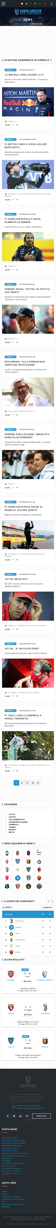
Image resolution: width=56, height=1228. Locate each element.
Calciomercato (17, 819)
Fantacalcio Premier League (13, 1140)
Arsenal (11, 980)
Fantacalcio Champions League (15, 1153)
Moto (11, 832)
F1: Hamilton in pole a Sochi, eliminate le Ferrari (23, 220)
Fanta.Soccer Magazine (11, 1197)
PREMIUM (6, 1207)
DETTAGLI (27, 981)
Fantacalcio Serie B (10, 1150)
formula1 (12, 266)
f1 (8, 194)
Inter (17, 933)
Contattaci (41, 1116)
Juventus (19, 921)
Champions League (18, 822)
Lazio (17, 946)
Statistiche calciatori (11, 1171)
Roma (17, 952)
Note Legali (39, 1217)
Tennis (12, 827)
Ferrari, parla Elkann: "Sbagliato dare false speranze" (27, 435)
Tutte (12, 814)
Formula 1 (14, 824)
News (23, 24)
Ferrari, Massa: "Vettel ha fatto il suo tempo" (27, 290)
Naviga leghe (7, 1158)
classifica (47, 907)
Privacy (48, 1217)
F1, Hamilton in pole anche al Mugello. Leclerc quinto (24, 508)
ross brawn (13, 411)
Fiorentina (20, 939)
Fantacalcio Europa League (13, 1156)
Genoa (45, 1046)
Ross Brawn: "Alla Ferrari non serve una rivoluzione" (25, 363)
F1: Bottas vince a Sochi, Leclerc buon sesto (26, 145)
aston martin (40, 625)
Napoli (18, 927)
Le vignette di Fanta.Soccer (13, 1199)
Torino (11, 1013)
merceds (30, 194)
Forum (4, 1194)
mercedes (32, 554)
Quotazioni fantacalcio (12, 1168)
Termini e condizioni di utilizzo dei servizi (28, 1219)
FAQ (3, 1202)
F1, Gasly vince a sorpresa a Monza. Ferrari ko (23, 717)
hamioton (38, 194)
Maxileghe (6, 1161)
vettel (30, 625)
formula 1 (12, 121)
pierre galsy (25, 765)
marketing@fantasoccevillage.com (30, 1108)
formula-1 (10, 70)
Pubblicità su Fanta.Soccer (13, 1204)
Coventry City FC (45, 980)
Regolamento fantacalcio (13, 1163)
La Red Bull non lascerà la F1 (24, 74)
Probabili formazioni (11, 1173)
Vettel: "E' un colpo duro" (22, 648)
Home (15, 24)
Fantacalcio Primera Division (14, 1143)
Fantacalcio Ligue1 (9, 1148)
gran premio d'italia (41, 765)
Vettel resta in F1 (16, 579)
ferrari (8, 196)
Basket (12, 829)
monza (37, 692)
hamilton (23, 554)
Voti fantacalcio (8, 1166)
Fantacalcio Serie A (10, 1138)
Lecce (11, 1046)
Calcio (12, 817)
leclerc (47, 194)
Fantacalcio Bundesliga (11, 1145)
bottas (22, 194)
